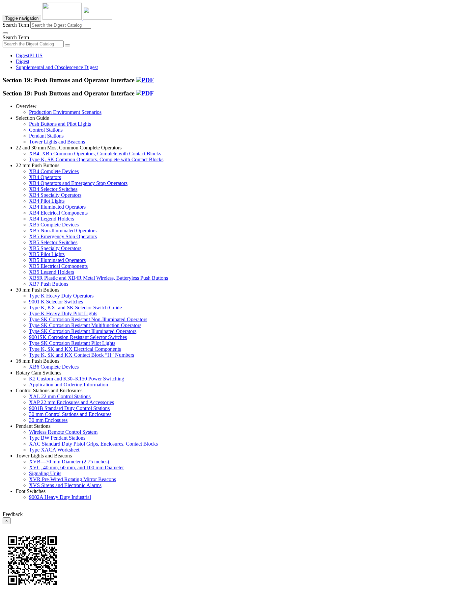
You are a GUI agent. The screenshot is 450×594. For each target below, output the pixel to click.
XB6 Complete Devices (54, 367)
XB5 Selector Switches (53, 242)
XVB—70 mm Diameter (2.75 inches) (69, 461)
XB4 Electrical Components (58, 213)
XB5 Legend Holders (51, 272)
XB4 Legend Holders (51, 218)
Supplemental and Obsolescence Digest (57, 67)
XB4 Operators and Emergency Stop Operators (78, 183)
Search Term (16, 25)
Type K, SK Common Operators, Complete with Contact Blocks (96, 159)
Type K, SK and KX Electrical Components (75, 349)
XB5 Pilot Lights (47, 254)
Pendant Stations (46, 136)
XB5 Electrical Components (58, 266)
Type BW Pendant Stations (57, 438)
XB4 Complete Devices (54, 171)
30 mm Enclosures (48, 420)
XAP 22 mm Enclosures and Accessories (71, 402)
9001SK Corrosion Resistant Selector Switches (78, 337)
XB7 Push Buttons (48, 284)
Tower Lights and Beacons (57, 141)
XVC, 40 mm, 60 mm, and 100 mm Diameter (76, 467)
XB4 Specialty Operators (55, 195)
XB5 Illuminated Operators (57, 260)
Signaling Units (45, 473)
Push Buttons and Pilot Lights (60, 124)
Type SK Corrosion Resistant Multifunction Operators (85, 325)
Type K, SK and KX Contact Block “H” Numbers (81, 355)
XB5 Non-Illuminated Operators (63, 230)
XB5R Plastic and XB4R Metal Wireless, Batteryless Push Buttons (98, 278)
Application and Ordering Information (68, 384)
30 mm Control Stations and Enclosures (70, 414)
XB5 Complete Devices (54, 224)
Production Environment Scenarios (65, 112)
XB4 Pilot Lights (47, 201)
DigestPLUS (29, 55)
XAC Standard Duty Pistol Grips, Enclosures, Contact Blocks (93, 444)
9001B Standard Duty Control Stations (69, 408)
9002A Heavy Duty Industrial (60, 497)
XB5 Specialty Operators (55, 248)
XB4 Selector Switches (53, 189)
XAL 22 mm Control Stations (60, 396)
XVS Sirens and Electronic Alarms (65, 485)
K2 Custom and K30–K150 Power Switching (76, 378)
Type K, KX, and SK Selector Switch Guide (75, 307)
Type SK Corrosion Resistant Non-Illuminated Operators (88, 319)
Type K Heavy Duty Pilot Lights (63, 313)
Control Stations (46, 130)
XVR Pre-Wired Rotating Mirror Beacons (72, 479)
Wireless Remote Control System (63, 432)
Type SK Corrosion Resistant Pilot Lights (72, 343)
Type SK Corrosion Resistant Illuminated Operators (82, 331)
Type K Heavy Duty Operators (61, 295)
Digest (22, 61)
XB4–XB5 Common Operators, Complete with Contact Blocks (95, 153)
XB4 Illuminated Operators (57, 207)
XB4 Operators (45, 177)
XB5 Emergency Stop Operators (63, 236)
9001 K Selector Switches (56, 301)
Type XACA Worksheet (54, 449)
